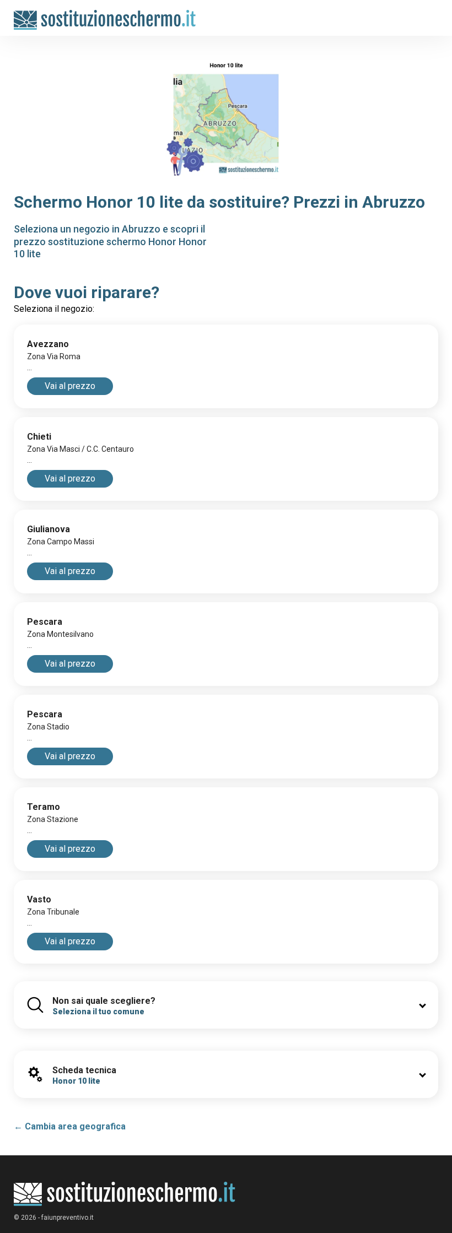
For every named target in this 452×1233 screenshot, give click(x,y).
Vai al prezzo (70, 386)
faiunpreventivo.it (67, 1217)
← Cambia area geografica (70, 1126)
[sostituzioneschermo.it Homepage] (125, 1194)
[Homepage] (105, 14)
